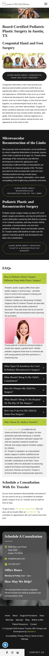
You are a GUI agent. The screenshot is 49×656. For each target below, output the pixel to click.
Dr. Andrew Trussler (13, 429)
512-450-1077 (32, 512)
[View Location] (6, 546)
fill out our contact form (25, 509)
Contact (33, 624)
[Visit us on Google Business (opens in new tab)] (17, 652)
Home (7, 616)
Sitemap (24, 639)
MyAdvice (31, 632)
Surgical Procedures (28, 616)
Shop (41, 616)
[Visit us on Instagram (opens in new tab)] (12, 652)
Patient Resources (20, 624)
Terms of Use (36, 636)
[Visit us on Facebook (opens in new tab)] (7, 652)
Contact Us (36, 652)
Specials (19, 620)
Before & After (37, 620)
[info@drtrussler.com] (15, 558)
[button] (24, 76)
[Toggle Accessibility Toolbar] (5, 645)
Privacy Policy (24, 636)
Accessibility (11, 636)
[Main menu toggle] (46, 4)
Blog (27, 620)
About (14, 616)
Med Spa (9, 620)
